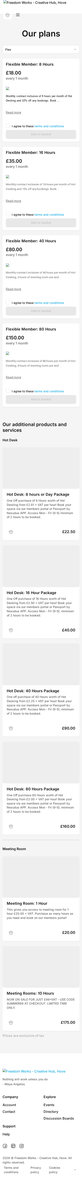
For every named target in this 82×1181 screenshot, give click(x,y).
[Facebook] (5, 1146)
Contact (9, 1111)
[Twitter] (13, 1146)
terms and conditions (49, 126)
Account (9, 1105)
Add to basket (41, 134)
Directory (51, 1111)
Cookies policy (54, 1170)
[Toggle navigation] (17, 15)
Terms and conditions (11, 1170)
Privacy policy (35, 1170)
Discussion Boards (59, 1118)
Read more (13, 112)
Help (6, 1134)
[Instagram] (21, 1146)
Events (49, 1105)
